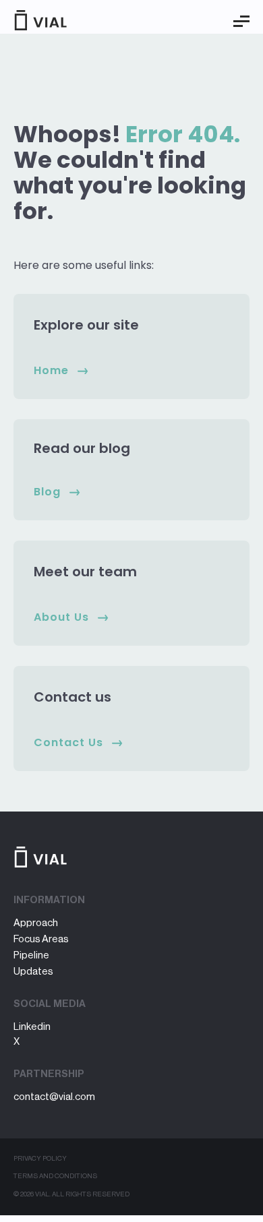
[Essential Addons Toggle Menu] (241, 21)
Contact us (72, 697)
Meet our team (85, 571)
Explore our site (86, 324)
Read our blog (82, 448)
